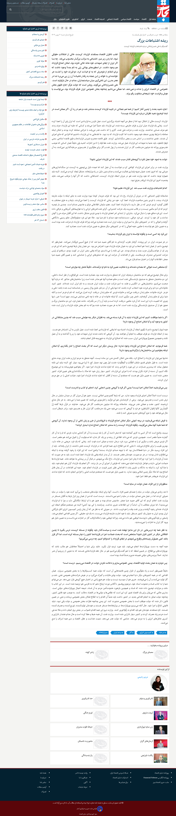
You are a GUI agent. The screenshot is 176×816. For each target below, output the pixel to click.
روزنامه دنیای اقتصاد (162, 773)
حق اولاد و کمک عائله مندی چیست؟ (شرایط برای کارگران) (26, 112)
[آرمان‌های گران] (160, 744)
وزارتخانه (102, 632)
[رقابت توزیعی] (160, 758)
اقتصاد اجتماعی (113, 19)
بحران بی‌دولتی (39, 45)
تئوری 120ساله (39, 56)
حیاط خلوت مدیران (84, 727)
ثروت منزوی (147, 713)
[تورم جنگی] (100, 715)
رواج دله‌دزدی (39, 66)
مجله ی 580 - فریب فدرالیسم (157, 34)
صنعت (89, 19)
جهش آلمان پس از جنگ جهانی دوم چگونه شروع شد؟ (27, 181)
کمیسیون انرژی (146, 632)
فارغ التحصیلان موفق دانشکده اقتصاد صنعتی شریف (28, 157)
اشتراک (51, 3)
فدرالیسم (41, 82)
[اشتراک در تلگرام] (54, 28)
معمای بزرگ (148, 652)
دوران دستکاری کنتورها (36, 144)
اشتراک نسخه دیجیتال (39, 3)
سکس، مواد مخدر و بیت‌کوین (33, 204)
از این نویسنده (163, 669)
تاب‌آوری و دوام (146, 698)
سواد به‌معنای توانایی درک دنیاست (31, 188)
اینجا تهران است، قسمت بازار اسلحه (31, 99)
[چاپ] (66, 28)
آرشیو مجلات (25, 3)
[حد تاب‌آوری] (100, 701)
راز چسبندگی (87, 755)
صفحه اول (152, 19)
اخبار (144, 34)
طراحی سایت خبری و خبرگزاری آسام (87, 808)
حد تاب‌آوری (87, 698)
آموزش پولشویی (38, 193)
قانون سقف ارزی (38, 209)
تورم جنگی (88, 713)
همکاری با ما (83, 777)
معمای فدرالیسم (38, 40)
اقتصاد (144, 19)
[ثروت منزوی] (160, 715)
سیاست (137, 19)
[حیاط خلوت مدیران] (100, 729)
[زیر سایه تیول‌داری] (160, 729)
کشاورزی (75, 19)
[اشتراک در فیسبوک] (58, 28)
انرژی (83, 19)
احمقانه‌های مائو (38, 173)
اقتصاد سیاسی (126, 19)
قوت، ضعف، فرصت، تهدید (34, 150)
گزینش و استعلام (38, 34)
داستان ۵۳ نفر (39, 220)
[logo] (163, 11)
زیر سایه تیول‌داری (145, 727)
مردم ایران (118, 632)
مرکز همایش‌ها (123, 782)
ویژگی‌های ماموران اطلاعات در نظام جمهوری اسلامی (28, 126)
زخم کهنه (90, 652)
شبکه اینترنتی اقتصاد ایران (119, 773)
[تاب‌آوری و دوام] (160, 701)
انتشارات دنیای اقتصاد (120, 777)
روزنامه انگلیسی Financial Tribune (156, 777)
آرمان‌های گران (146, 741)
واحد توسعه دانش (81, 773)
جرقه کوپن (40, 61)
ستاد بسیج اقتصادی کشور (35, 71)
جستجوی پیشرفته (13, 3)
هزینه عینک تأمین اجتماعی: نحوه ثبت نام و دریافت (28, 166)
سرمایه (161, 632)
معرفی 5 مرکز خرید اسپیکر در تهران (31, 199)
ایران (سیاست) (137, 34)
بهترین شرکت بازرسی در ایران (33, 139)
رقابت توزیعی (147, 755)
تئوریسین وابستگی (37, 50)
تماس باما (67, 3)
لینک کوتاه (143, 28)
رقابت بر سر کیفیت (37, 134)
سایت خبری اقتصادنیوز (161, 782)
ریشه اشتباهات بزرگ (36, 77)
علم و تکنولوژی (64, 19)
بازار (55, 19)
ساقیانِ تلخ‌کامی (38, 119)
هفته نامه (43, 773)
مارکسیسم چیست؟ (37, 104)
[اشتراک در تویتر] (62, 28)
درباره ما (59, 3)
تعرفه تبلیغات (82, 787)
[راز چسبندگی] (100, 758)
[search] (10, 9)
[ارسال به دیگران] (71, 28)
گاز (130, 632)
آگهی (85, 782)
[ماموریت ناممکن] (100, 744)
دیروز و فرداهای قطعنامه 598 (34, 215)
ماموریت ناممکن (85, 741)
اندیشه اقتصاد (99, 19)
